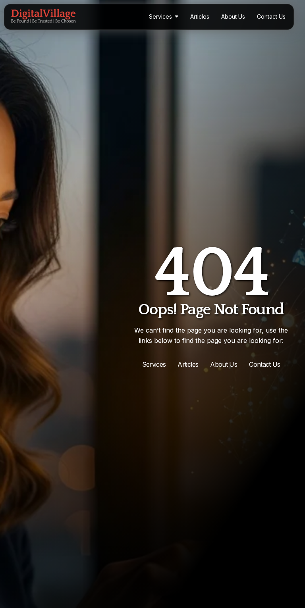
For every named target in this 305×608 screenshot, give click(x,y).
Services (154, 364)
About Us (223, 364)
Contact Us (264, 364)
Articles (188, 364)
